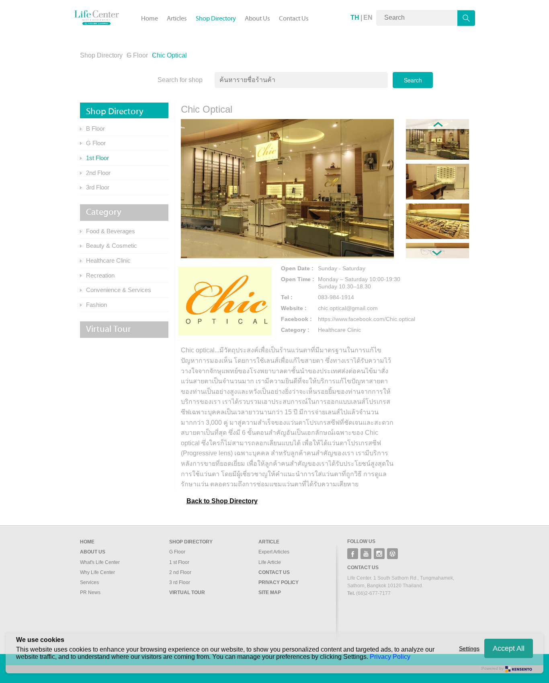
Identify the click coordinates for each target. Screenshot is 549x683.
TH (354, 17)
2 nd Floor (180, 572)
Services (89, 582)
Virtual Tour (187, 592)
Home (149, 18)
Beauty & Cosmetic (111, 245)
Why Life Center (97, 572)
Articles (177, 18)
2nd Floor (98, 172)
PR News (90, 592)
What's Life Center (100, 562)
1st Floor (97, 157)
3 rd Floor (179, 582)
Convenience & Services (118, 289)
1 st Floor (179, 562)
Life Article (269, 562)
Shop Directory (216, 18)
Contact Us (294, 18)
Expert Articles (273, 552)
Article (268, 542)
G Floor (137, 55)
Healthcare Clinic (108, 260)
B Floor (95, 128)
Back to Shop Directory (222, 501)
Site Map (269, 592)
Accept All (508, 648)
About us (92, 552)
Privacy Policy (278, 582)
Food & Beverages (110, 231)
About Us (257, 18)
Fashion (96, 304)
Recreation (100, 275)
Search (413, 80)
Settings (469, 648)
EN (368, 17)
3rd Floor (97, 187)
